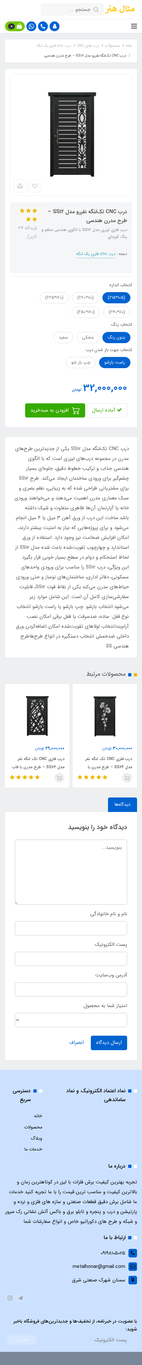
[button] (54, 26)
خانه (38, 1116)
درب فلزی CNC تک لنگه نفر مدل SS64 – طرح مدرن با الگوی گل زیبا (109, 767)
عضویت (21, 1340)
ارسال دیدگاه (109, 1043)
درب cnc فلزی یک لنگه (95, 254)
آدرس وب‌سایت (111, 975)
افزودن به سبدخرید (50, 410)
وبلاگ (36, 1138)
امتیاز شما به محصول (105, 1006)
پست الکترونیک (111, 944)
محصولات (33, 1127)
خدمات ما (33, 1149)
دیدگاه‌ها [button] (122, 804)
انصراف (76, 1043)
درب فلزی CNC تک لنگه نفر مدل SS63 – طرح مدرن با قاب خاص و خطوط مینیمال (38, 767)
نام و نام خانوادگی (108, 914)
